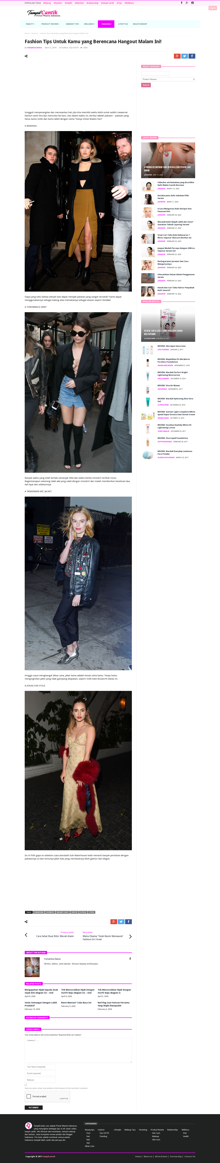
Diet (185, 1133)
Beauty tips (89, 1130)
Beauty (48, 3)
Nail (88, 1139)
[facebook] (192, 56)
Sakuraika (162, 389)
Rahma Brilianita (165, 365)
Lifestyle (117, 1130)
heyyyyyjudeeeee (165, 442)
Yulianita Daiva (34, 47)
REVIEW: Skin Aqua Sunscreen (172, 346)
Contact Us (189, 1156)
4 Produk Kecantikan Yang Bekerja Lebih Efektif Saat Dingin (167, 169)
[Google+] (187, 3)
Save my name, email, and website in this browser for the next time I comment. (56, 1088)
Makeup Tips (130, 1130)
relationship (93, 3)
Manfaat (80, 3)
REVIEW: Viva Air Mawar (169, 385)
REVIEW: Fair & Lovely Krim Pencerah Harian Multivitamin (163, 332)
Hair (88, 1136)
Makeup (155, 1136)
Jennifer (148, 175)
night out (63, 912)
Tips (120, 3)
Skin (88, 1143)
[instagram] (192, 3)
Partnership (176, 1156)
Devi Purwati (163, 350)
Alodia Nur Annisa (166, 458)
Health (69, 3)
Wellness (130, 3)
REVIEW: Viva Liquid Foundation (173, 438)
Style (83, 912)
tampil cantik (108, 3)
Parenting (143, 1130)
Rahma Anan (163, 418)
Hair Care (156, 1133)
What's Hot (89, 1146)
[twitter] (184, 56)
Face (88, 1133)
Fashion (58, 3)
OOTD (74, 912)
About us (148, 1156)
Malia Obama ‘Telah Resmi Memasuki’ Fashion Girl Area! (103, 936)
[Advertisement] (78, 86)
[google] (177, 56)
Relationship (172, 1130)
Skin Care (156, 1139)
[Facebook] (181, 3)
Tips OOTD (74, 47)
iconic (50, 912)
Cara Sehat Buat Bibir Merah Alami (55, 934)
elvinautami (149, 338)
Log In (213, 8)
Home (27, 33)
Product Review (157, 1130)
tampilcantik (49, 1156)
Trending (103, 1136)
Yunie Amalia (164, 431)
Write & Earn (161, 1156)
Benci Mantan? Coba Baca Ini (76, 1002)
